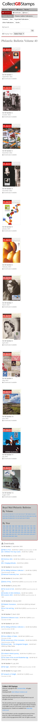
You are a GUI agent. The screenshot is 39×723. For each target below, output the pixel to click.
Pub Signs (6, 667)
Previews (5, 19)
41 (32, 516)
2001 (19, 532)
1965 (10, 526)
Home (5, 9)
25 (5, 516)
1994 (31, 530)
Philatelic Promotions (9, 604)
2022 (16, 536)
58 (27, 518)
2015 (28, 534)
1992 (25, 530)
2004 (28, 532)
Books (18, 22)
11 (14, 514)
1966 (13, 526)
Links (27, 9)
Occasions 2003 (8, 595)
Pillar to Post (7, 550)
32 (17, 516)
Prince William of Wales (10, 636)
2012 (19, 534)
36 (23, 516)
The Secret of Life (8, 589)
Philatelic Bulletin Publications (24, 16)
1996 (4, 532)
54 (20, 518)
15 (21, 514)
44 (3, 518)
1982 (28, 528)
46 (6, 518)
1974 (4, 528)
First (11, 19)
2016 (31, 534)
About (25, 12)
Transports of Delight (9, 674)
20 (29, 514)
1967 (16, 526)
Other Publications (8, 22)
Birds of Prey (7, 582)
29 (11, 516)
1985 (4, 530)
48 (10, 518)
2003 (25, 532)
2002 (22, 532)
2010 (13, 534)
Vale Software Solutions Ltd (19, 692)
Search (12, 9)
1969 (22, 526)
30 (13, 516)
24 (3, 516)
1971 (28, 526)
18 (26, 514)
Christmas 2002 (7, 559)
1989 (16, 530)
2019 (7, 536)
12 (16, 514)
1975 (7, 528)
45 (5, 518)
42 (34, 516)
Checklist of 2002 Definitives (11, 593)
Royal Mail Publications (21, 19)
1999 (13, 532)
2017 (34, 534)
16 (22, 514)
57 (25, 518)
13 (17, 514)
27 (8, 516)
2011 (16, 534)
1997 (7, 532)
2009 (10, 534)
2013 (22, 534)
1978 (16, 528)
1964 (7, 526)
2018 (4, 536)
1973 (34, 526)
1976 (10, 528)
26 (6, 516)
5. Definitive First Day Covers (12, 552)
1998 (10, 532)
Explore (20, 9)
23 (34, 514)
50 (13, 518)
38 (27, 516)
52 (17, 518)
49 (11, 518)
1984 (34, 528)
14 (19, 514)
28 (10, 516)
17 (24, 514)
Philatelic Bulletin (7, 16)
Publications (7, 12)
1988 (13, 530)
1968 (19, 526)
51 (15, 518)
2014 (25, 534)
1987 (10, 530)
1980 (22, 528)
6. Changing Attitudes (9, 563)
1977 (13, 528)
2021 (13, 536)
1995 (34, 530)
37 (25, 516)
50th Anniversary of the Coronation (14, 640)
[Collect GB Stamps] (19, 4)
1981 (25, 528)
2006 (34, 532)
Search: (6, 27)
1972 (31, 526)
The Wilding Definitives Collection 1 (13, 570)
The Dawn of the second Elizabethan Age (15, 657)
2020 (10, 536)
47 (8, 518)
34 (20, 516)
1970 (25, 526)
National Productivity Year (11, 574)
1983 (31, 528)
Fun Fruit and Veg (8, 608)
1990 (19, 530)
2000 (16, 532)
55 (22, 518)
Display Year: (8, 34)
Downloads (17, 12)
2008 (7, 534)
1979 (19, 528)
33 (18, 516)
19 (28, 514)
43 (35, 516)
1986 (7, 530)
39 (28, 516)
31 (15, 516)
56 (23, 518)
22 (33, 514)
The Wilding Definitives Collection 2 (13, 627)
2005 (31, 532)
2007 (4, 534)
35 (22, 516)
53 (18, 518)
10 (12, 514)
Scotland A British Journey (11, 653)
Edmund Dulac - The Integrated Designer (15, 644)
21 (31, 514)
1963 (4, 526)
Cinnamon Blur (21, 688)
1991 (22, 530)
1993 (28, 530)
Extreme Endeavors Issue (10, 617)
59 (28, 518)
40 (30, 516)
